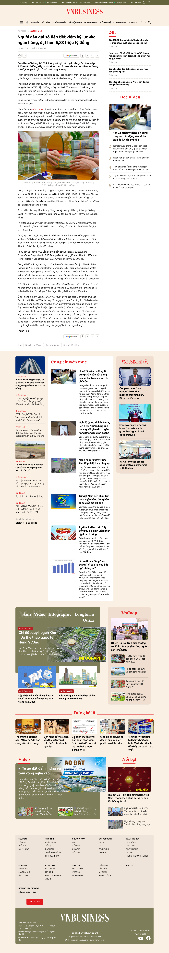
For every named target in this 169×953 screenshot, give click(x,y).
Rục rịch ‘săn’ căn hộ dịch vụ (29, 496)
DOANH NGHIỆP (132, 839)
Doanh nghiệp (90, 22)
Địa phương (23, 849)
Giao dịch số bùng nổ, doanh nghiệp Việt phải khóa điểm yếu (112, 740)
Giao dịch (76, 849)
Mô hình (49, 872)
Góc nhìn (76, 852)
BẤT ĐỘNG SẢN (105, 839)
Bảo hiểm (31, 523)
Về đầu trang (34, 902)
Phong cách (105, 875)
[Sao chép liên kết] (97, 56)
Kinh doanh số (52, 856)
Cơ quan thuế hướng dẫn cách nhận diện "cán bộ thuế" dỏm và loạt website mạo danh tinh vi (84, 743)
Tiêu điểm (35, 22)
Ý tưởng (76, 872)
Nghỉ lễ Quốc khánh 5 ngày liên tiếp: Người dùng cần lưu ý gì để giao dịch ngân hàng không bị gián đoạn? (130, 148)
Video (39, 614)
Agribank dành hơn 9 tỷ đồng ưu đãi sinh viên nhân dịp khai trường (132, 177)
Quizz (88, 620)
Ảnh (27, 614)
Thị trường (131, 842)
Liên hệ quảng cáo (27, 892)
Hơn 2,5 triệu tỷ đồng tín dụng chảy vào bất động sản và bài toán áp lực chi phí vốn (130, 136)
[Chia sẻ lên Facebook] (82, 56)
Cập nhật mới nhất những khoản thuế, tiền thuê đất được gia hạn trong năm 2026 (35, 698)
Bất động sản (75, 22)
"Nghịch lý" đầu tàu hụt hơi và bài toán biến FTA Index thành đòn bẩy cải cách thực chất (140, 743)
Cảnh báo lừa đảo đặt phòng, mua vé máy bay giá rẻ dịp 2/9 (128, 70)
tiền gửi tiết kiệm (71, 345)
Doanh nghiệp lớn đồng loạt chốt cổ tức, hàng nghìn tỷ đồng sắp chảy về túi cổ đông (29, 401)
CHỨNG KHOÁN (78, 839)
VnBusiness (37, 109)
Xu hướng (23, 868)
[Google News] (71, 56)
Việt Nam (22, 842)
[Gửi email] (92, 56)
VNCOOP (130, 865)
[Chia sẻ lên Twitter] (87, 56)
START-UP (76, 865)
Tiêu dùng (130, 845)
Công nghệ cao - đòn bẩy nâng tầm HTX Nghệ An (135, 684)
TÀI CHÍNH (49, 839)
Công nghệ (105, 22)
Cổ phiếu (76, 845)
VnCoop (129, 613)
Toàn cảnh (104, 849)
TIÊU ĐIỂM (22, 839)
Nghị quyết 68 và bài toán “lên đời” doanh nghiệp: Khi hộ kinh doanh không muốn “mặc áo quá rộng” (130, 56)
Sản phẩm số (24, 872)
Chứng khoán (59, 22)
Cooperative (119, 22)
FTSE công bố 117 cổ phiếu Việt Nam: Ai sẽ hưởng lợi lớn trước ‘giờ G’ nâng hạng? (29, 417)
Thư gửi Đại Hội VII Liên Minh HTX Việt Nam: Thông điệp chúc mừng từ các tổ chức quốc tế (128, 798)
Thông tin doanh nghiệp (137, 856)
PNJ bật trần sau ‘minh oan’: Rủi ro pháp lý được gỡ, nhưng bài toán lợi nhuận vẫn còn (30, 483)
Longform (84, 614)
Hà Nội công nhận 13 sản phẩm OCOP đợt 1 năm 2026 (136, 658)
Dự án (101, 845)
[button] (95, 809)
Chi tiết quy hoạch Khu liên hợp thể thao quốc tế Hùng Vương (40, 637)
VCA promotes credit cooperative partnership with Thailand (133, 464)
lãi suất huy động (33, 345)
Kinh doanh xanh (53, 875)
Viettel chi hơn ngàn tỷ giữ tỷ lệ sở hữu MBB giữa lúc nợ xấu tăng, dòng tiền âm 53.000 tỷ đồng (30, 384)
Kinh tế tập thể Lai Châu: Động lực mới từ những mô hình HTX (136, 696)
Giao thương (132, 849)
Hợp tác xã (50, 868)
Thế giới (22, 845)
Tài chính (46, 22)
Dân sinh (103, 868)
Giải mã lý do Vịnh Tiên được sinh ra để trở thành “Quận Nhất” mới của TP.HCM (29, 509)
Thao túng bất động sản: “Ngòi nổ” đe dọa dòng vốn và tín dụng (129, 83)
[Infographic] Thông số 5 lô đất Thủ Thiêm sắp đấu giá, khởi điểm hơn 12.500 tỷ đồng (29, 433)
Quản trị (129, 852)
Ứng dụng (23, 875)
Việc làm (103, 872)
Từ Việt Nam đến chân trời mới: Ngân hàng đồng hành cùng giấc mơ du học (130, 168)
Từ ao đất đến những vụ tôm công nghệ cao (136, 670)
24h (73, 842)
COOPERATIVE (51, 865)
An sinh (48, 879)
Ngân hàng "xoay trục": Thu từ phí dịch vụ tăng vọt (137, 823)
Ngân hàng (36, 31)
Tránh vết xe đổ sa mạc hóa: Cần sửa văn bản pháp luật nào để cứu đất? (29, 467)
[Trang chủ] (27, 22)
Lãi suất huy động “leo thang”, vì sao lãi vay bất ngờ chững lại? (131, 186)
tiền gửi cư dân (52, 345)
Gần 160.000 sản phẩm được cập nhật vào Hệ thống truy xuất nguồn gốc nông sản (128, 41)
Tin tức (102, 842)
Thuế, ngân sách (53, 852)
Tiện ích (102, 852)
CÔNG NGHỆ (23, 865)
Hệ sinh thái (77, 875)
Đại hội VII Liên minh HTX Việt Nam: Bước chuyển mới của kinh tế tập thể (136, 811)
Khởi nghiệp (77, 868)
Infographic (20, 427)
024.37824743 (144, 934)
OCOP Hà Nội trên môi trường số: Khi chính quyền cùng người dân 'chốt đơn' (129, 646)
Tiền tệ (19, 523)
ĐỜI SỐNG (103, 865)
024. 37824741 (33, 888)
